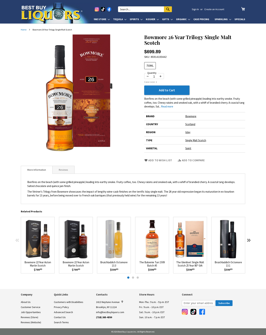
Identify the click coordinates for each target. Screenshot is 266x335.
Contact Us (60, 317)
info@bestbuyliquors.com (110, 312)
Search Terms (61, 322)
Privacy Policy (61, 307)
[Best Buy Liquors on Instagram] (97, 9)
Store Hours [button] (146, 294)
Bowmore (190, 116)
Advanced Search (63, 312)
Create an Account (214, 9)
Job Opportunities (31, 312)
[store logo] (57, 13)
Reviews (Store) (29, 317)
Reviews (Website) (31, 322)
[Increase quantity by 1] (160, 76)
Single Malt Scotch (195, 140)
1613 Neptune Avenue (108, 302)
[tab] (36, 170)
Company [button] (26, 294)
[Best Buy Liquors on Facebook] (109, 9)
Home (23, 29)
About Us (26, 302)
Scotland (190, 124)
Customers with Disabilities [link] (68, 302)
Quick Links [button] (61, 294)
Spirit (188, 148)
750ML (150, 65)
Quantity (152, 72)
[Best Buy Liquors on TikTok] (103, 9)
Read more (167, 106)
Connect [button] (187, 294)
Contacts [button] (101, 294)
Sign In (195, 9)
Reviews (63, 169)
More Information (36, 169)
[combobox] (145, 9)
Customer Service (30, 307)
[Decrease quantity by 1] (147, 76)
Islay (187, 132)
